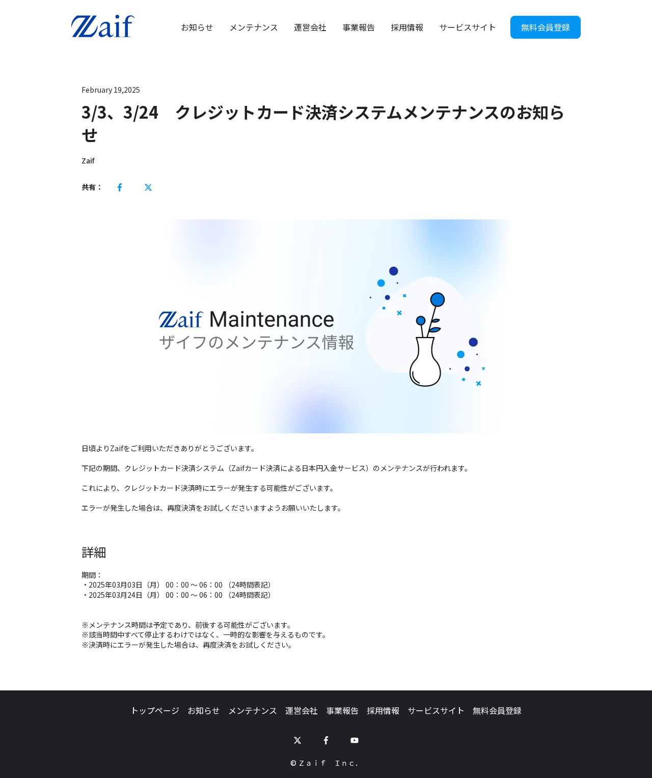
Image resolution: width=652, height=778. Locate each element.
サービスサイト (467, 27)
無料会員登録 (545, 27)
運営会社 (310, 27)
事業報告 (358, 27)
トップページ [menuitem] (154, 710)
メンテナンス (253, 27)
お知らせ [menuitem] (203, 710)
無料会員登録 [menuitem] (497, 710)
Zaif (88, 160)
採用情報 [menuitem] (383, 710)
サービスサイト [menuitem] (436, 710)
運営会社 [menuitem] (301, 710)
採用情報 (407, 27)
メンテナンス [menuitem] (252, 710)
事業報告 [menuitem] (342, 710)
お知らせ (197, 27)
